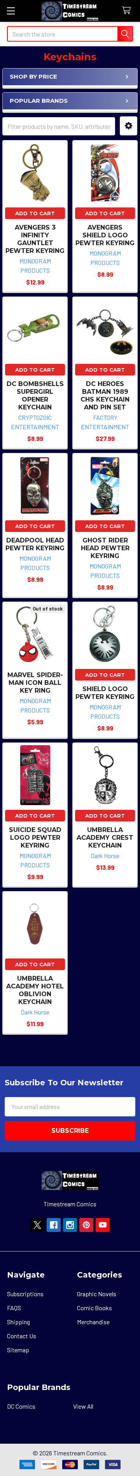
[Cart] (128, 10)
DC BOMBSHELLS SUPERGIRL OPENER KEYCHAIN (35, 395)
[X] (37, 1225)
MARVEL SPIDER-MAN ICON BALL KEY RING (35, 682)
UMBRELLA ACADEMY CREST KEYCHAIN (105, 837)
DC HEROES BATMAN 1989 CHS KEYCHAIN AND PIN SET (105, 395)
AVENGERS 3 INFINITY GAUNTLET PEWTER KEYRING (35, 239)
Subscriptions (25, 1293)
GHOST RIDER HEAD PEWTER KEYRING (105, 548)
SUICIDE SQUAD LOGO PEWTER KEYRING (35, 837)
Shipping (18, 1321)
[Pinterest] (86, 1225)
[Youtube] (103, 1225)
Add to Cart (35, 213)
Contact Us (21, 1335)
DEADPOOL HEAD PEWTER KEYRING (35, 544)
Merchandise (93, 1321)
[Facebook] (54, 1225)
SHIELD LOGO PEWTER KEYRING (105, 692)
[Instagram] (70, 1225)
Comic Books (94, 1307)
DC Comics (21, 1406)
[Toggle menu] (10, 10)
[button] (128, 125)
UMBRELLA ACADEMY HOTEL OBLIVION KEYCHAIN (35, 990)
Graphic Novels (96, 1293)
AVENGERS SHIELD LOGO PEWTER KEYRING (105, 235)
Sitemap (18, 1349)
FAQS (14, 1307)
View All (83, 1406)
